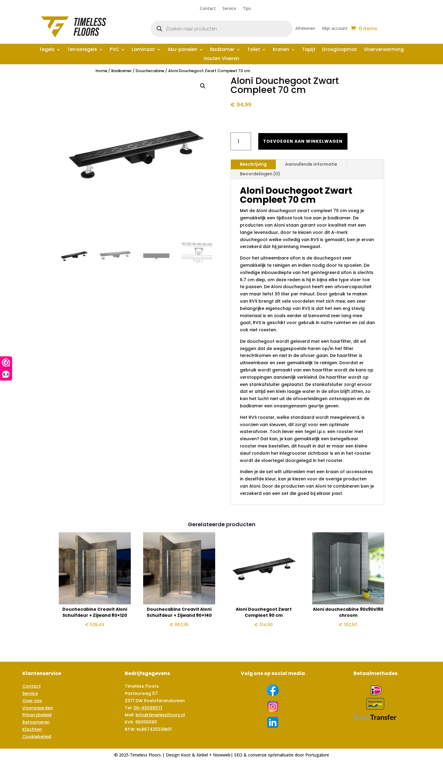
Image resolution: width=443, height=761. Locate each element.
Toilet (253, 50)
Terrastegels (82, 50)
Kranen (281, 50)
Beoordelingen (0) (260, 174)
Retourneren (36, 722)
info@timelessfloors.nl (160, 715)
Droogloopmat (339, 50)
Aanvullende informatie (311, 164)
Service (229, 8)
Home (101, 71)
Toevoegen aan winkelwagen (303, 141)
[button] (202, 86)
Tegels (47, 50)
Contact (208, 8)
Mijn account (334, 28)
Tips (247, 8)
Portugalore (317, 755)
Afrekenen (305, 28)
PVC (114, 50)
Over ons (32, 701)
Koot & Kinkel (194, 755)
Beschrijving (253, 164)
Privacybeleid (37, 715)
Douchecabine (150, 71)
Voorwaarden (37, 708)
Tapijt (309, 50)
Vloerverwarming (384, 50)
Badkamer (222, 50)
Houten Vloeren (221, 59)
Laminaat (143, 50)
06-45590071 (148, 708)
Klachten (32, 729)
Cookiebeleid (36, 737)
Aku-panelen (182, 50)
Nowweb (222, 755)
